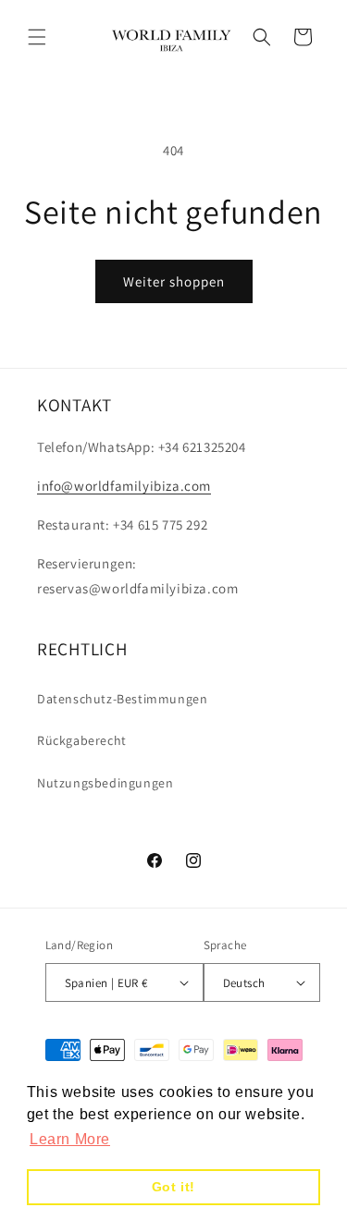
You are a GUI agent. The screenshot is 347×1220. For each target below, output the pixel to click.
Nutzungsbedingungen (105, 783)
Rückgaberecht (82, 740)
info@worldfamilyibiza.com (124, 485)
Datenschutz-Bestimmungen (122, 698)
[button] (37, 37)
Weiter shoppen (174, 281)
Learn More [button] (70, 1139)
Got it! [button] (173, 1186)
